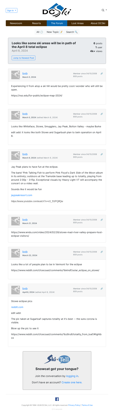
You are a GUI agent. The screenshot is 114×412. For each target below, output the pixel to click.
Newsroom (16, 23)
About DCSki (98, 23)
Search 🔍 (72, 31)
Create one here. (72, 382)
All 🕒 (40, 31)
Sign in (10, 10)
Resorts (36, 23)
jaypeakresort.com (21, 195)
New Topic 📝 (54, 31)
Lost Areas (78, 23)
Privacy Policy (74, 405)
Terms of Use (87, 405)
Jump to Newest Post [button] (23, 58)
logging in (72, 376)
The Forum (57, 23)
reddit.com (17, 307)
